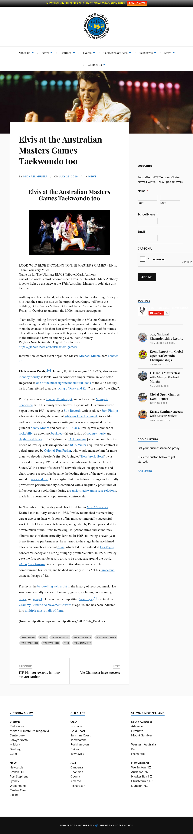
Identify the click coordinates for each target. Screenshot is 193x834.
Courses (66, 53)
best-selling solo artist (52, 586)
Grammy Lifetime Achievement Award (45, 604)
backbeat (57, 433)
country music (96, 433)
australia (28, 637)
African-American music (81, 416)
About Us (24, 53)
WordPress (86, 825)
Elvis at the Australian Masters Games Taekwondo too (60, 150)
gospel (37, 599)
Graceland (108, 569)
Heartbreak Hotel (92, 456)
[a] (49, 369)
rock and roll (39, 479)
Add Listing (145, 470)
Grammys (85, 599)
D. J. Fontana (77, 439)
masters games (106, 637)
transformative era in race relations (92, 490)
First (140, 202)
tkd (66, 643)
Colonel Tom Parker (57, 450)
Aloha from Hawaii (32, 564)
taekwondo (51, 643)
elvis (43, 637)
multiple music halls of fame (44, 610)
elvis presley (60, 637)
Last (163, 202)
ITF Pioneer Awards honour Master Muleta (39, 674)
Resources (146, 53)
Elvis (60, 547)
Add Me (146, 277)
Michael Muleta (35, 176)
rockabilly (25, 433)
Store (167, 53)
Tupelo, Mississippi (59, 399)
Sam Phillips (110, 410)
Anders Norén (123, 825)
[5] (95, 597)
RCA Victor (78, 444)
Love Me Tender (97, 507)
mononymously (29, 376)
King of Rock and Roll (73, 388)
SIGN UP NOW (137, 3)
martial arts (82, 637)
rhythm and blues (30, 439)
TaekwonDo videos (115, 53)
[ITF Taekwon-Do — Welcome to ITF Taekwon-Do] (97, 26)
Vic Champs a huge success (100, 672)
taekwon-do (29, 643)
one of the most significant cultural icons (63, 382)
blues (22, 599)
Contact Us (95, 64)
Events (87, 53)
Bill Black (72, 427)
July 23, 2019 (68, 176)
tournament (82, 643)
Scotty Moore (40, 427)
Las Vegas (107, 547)
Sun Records (72, 410)
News (45, 53)
